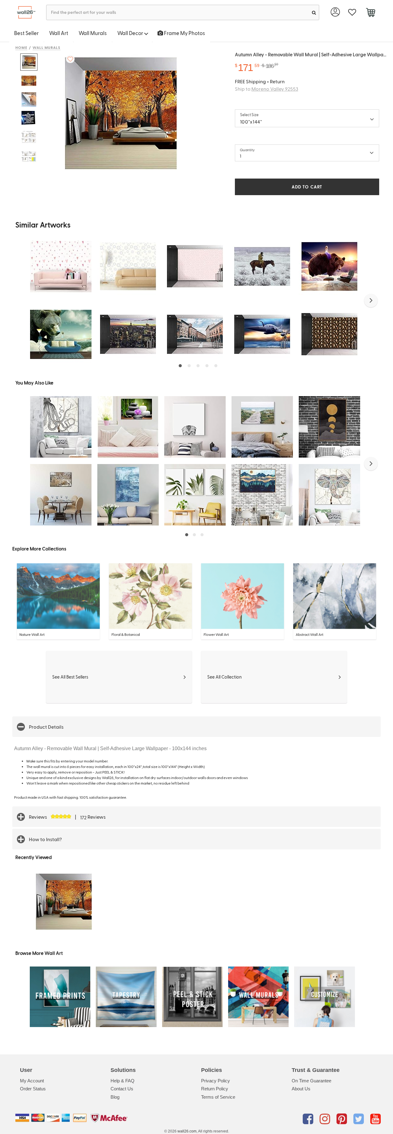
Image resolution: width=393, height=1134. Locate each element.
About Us (301, 1088)
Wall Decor (130, 33)
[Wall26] (23, 12)
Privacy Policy (215, 1080)
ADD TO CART (307, 186)
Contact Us (122, 1088)
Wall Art (58, 33)
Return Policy (214, 1088)
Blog (115, 1097)
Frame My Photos (184, 33)
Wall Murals (93, 33)
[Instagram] (326, 1119)
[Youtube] (375, 1119)
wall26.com (186, 1131)
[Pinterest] (343, 1119)
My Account (32, 1080)
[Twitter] (359, 1119)
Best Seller (26, 33)
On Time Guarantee (311, 1080)
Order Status (33, 1088)
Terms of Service (218, 1097)
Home (21, 47)
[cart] (370, 13)
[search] (314, 12)
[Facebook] (309, 1119)
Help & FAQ (122, 1080)
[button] (371, 300)
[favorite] (352, 12)
